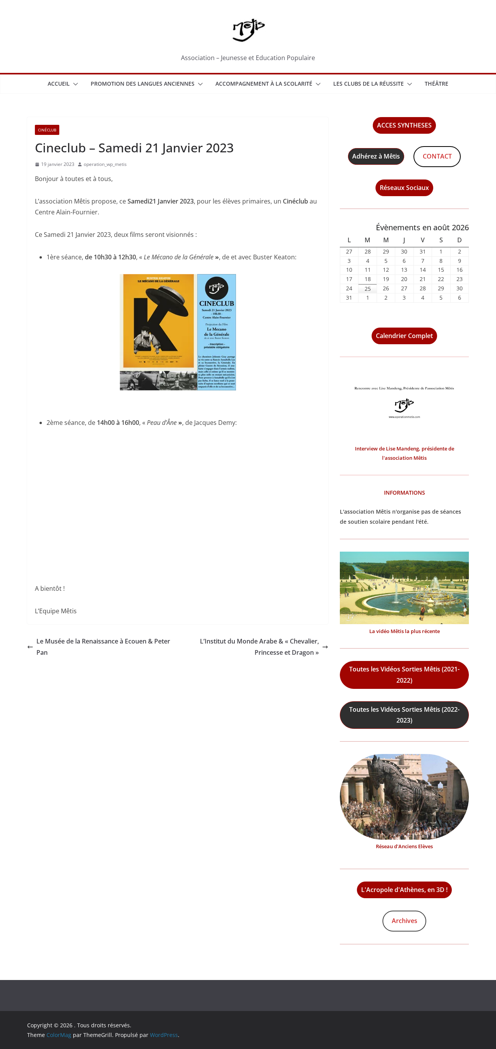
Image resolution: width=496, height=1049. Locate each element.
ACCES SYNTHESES (404, 125)
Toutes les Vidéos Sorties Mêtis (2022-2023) (404, 715)
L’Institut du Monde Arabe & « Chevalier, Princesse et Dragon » (259, 647)
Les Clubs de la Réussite (368, 83)
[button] (74, 84)
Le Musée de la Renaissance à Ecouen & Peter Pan (103, 647)
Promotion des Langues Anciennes (143, 83)
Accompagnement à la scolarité (263, 83)
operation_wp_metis (105, 164)
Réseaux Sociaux (404, 187)
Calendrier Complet (404, 335)
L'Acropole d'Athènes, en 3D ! (404, 889)
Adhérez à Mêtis (376, 156)
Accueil (59, 83)
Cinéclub (47, 130)
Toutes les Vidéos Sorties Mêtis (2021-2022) (404, 675)
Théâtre (436, 83)
